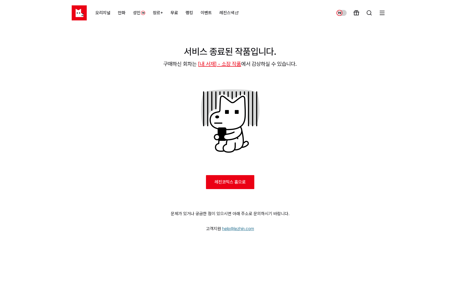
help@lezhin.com (238, 228)
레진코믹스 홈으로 (230, 182)
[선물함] (356, 13)
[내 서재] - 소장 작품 (219, 64)
